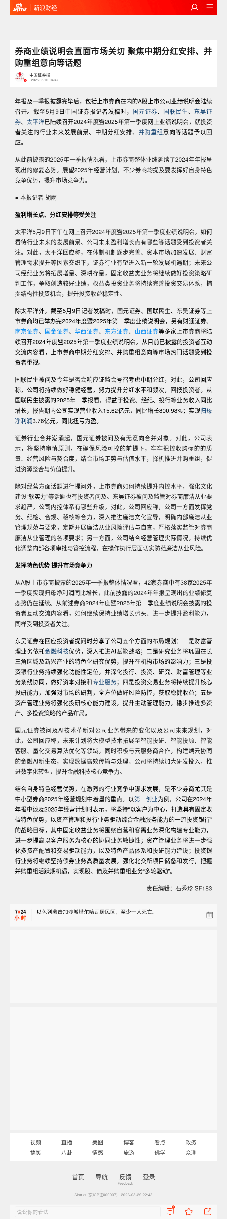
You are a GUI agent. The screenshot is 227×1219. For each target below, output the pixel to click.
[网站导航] (210, 7)
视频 (35, 1142)
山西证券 (146, 331)
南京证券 (27, 331)
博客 (129, 1142)
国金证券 (57, 331)
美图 (97, 1142)
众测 (191, 1152)
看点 (160, 1142)
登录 (149, 1176)
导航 (102, 1176)
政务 (191, 1142)
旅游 (129, 1152)
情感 (97, 1152)
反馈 (125, 1176)
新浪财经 (45, 7)
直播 (66, 1142)
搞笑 (35, 1152)
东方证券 (116, 331)
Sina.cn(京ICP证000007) (96, 1194)
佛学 (160, 1152)
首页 (78, 1176)
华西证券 (87, 331)
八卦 (66, 1152)
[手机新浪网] (20, 8)
